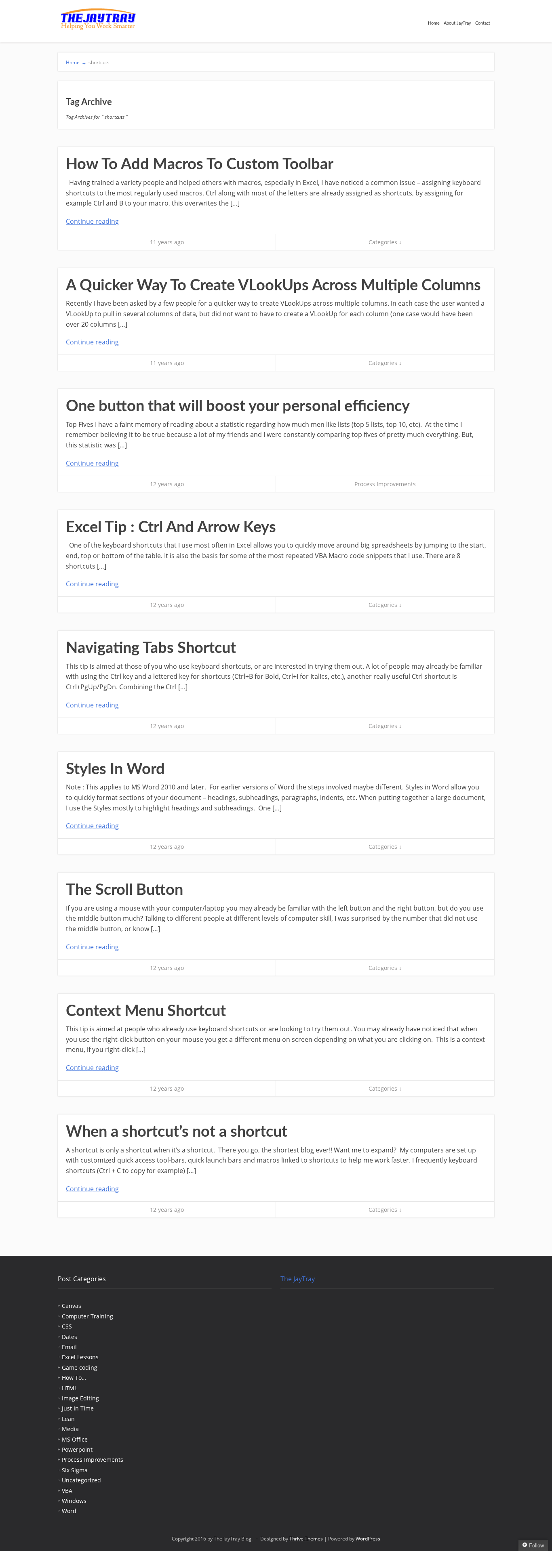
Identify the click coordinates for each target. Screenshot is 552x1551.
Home (434, 23)
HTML (69, 1388)
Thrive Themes (306, 1538)
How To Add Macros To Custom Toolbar (199, 164)
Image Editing (80, 1398)
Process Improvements (385, 484)
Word (69, 1511)
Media (70, 1429)
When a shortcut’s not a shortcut (176, 1132)
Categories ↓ (385, 242)
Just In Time (78, 1408)
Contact (482, 23)
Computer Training (87, 1316)
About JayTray (457, 23)
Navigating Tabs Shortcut (151, 648)
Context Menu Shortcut (146, 1011)
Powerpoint (77, 1449)
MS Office (75, 1439)
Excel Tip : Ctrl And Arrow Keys (171, 527)
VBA (67, 1490)
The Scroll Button (124, 890)
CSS (67, 1326)
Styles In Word (115, 769)
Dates (69, 1337)
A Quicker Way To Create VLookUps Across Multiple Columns (273, 285)
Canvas (71, 1306)
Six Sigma (75, 1470)
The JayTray (297, 1278)
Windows (74, 1501)
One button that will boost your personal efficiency (238, 406)
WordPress (368, 1538)
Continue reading (92, 221)
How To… (74, 1377)
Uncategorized (81, 1480)
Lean (68, 1419)
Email (69, 1347)
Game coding (79, 1367)
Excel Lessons (80, 1357)
